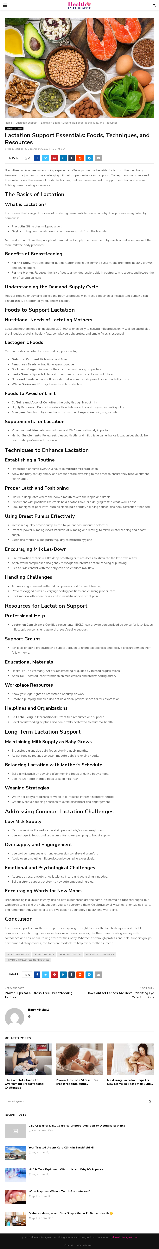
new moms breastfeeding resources (28, 960)
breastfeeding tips (18, 954)
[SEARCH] (150, 1101)
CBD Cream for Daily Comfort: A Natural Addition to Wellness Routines (77, 1126)
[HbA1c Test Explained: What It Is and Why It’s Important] (15, 1175)
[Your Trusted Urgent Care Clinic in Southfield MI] (15, 1153)
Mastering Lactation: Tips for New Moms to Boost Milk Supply (130, 1082)
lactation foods (44, 954)
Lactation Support (14, 129)
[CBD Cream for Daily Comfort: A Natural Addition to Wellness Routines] (15, 1131)
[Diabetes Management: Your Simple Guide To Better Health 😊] (15, 1219)
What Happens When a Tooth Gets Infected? (59, 1191)
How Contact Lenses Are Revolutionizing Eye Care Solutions (120, 995)
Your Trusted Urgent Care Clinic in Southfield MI (61, 1147)
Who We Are (84, 1245)
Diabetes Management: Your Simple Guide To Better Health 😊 (71, 1213)
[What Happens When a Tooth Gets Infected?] (15, 1197)
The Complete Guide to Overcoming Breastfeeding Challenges (24, 1084)
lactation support (70, 954)
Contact (68, 1245)
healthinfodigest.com (125, 1237)
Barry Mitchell (15, 148)
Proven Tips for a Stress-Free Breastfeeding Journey (39, 995)
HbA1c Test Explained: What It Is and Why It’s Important (67, 1169)
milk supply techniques (100, 954)
